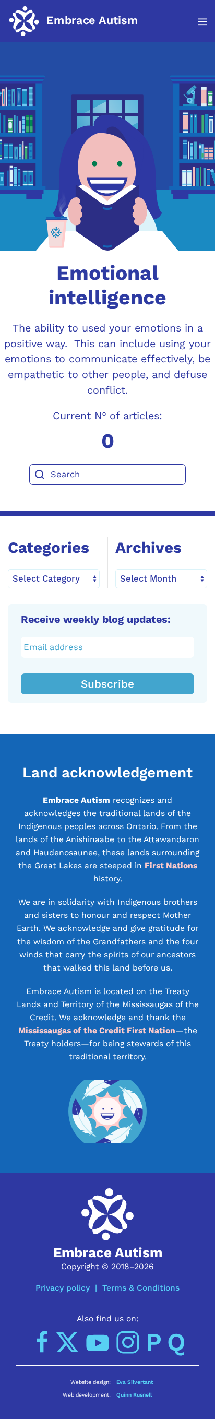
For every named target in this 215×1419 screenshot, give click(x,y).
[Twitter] (67, 1342)
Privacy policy (62, 1288)
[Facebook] (42, 1342)
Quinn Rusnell (134, 1394)
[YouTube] (97, 1342)
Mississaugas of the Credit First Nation (96, 1030)
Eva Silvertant (134, 1382)
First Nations (171, 865)
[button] (197, 22)
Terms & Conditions (141, 1288)
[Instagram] (127, 1342)
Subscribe (107, 684)
